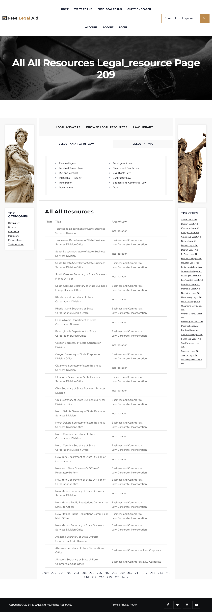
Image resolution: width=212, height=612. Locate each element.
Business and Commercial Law (130, 550)
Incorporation (119, 231)
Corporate (124, 244)
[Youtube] (196, 605)
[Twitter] (177, 605)
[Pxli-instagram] (187, 605)
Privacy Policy (129, 605)
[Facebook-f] (168, 605)
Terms (115, 605)
